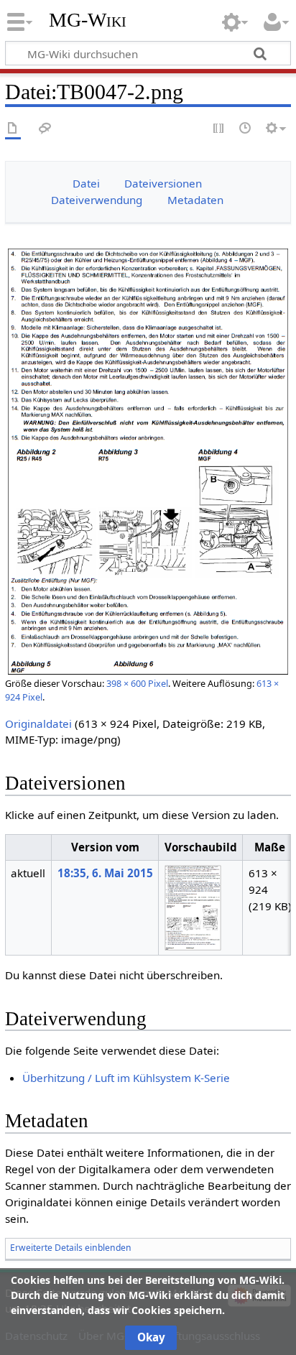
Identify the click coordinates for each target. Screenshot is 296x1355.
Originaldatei (38, 723)
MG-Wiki (87, 20)
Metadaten (195, 200)
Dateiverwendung (96, 200)
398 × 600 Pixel (137, 683)
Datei (86, 183)
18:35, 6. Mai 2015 (105, 873)
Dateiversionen (163, 183)
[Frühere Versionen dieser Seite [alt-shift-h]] (246, 129)
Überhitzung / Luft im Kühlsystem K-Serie (126, 1077)
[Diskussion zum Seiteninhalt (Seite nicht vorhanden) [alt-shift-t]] (45, 129)
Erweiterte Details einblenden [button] (70, 1247)
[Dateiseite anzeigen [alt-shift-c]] (13, 129)
